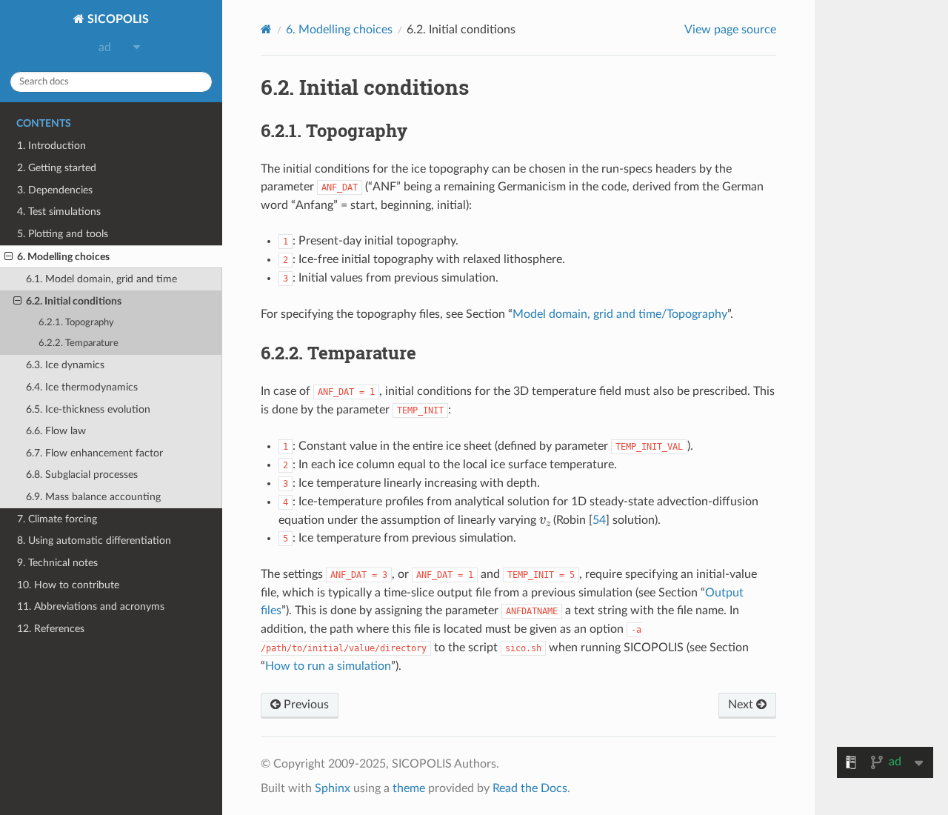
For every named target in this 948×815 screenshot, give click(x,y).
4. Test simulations (59, 211)
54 (599, 520)
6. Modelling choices (63, 256)
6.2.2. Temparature (78, 343)
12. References (50, 628)
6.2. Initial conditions (73, 301)
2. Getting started (56, 167)
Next (742, 705)
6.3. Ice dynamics (65, 364)
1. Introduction (51, 145)
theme (409, 788)
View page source (730, 30)
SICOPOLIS (116, 19)
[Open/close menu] (8, 257)
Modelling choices (339, 30)
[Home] (266, 29)
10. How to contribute (68, 585)
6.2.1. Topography (76, 322)
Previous (305, 705)
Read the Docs (530, 788)
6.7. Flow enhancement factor (94, 453)
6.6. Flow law (56, 430)
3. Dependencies (55, 190)
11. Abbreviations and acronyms (90, 606)
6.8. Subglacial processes (82, 474)
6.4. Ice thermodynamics (82, 387)
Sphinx (332, 788)
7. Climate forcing (57, 519)
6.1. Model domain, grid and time (101, 279)
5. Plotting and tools (62, 233)
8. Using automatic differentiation (94, 540)
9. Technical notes (57, 562)
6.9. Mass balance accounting (93, 496)
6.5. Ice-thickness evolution (88, 409)
